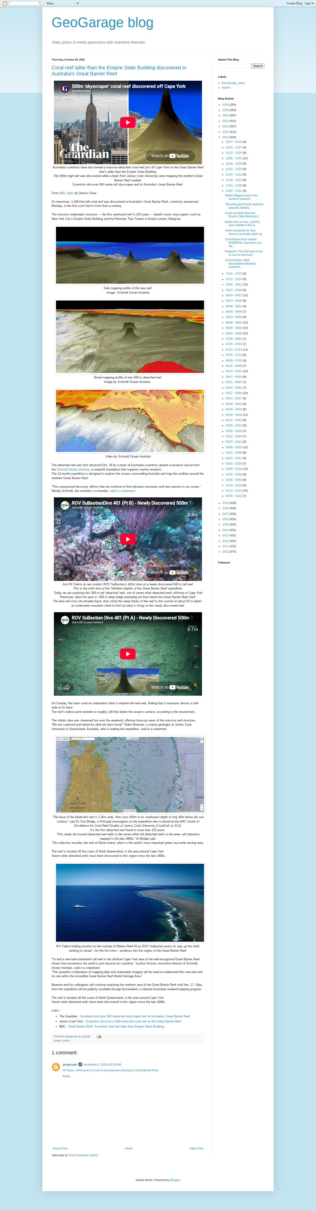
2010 (225, 551)
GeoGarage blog (103, 22)
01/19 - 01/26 (234, 485)
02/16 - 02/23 (234, 463)
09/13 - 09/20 (234, 300)
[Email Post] (99, 1036)
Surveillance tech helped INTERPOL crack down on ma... (243, 243)
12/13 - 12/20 (234, 152)
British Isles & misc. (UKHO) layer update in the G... (242, 223)
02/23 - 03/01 (234, 458)
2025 (225, 110)
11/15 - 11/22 (234, 174)
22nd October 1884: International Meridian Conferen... (240, 264)
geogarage (70, 1064)
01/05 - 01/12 (234, 496)
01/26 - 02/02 (234, 479)
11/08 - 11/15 (234, 180)
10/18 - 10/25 (234, 273)
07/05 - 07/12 (234, 355)
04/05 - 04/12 (234, 425)
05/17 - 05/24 (234, 393)
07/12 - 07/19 (234, 349)
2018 (225, 508)
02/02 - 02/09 (234, 474)
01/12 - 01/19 (234, 490)
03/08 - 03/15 (234, 447)
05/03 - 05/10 (234, 404)
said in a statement (121, 491)
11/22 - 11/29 (234, 169)
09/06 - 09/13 (234, 306)
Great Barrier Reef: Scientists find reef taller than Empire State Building (116, 1026)
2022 (225, 126)
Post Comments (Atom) (83, 1155)
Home (129, 1148)
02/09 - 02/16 (234, 469)
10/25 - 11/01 (234, 190)
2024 (225, 115)
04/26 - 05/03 (234, 409)
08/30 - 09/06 (234, 311)
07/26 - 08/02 (234, 338)
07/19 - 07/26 (234, 344)
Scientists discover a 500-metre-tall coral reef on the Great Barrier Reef (133, 1021)
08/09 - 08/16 (234, 328)
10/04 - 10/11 (234, 284)
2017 (225, 513)
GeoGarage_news (233, 83)
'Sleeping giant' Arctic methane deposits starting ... (244, 206)
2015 (225, 524)
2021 (225, 132)
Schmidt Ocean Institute (73, 469)
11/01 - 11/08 (234, 185)
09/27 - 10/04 (234, 290)
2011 (225, 546)
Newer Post (60, 1148)
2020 (225, 137)
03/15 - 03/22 (234, 441)
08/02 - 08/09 (234, 333)
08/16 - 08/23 (234, 322)
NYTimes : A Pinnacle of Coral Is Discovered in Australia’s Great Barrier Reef (110, 1070)
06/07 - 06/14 (234, 376)
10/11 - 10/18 (234, 279)
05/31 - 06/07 (234, 382)
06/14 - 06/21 (234, 371)
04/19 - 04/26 (234, 414)
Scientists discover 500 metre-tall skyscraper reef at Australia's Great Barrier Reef (135, 1016)
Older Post (196, 1148)
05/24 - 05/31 (234, 387)
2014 (225, 530)
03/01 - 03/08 (234, 452)
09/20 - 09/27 (234, 295)
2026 (225, 104)
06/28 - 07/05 (234, 360)
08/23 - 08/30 (234, 317)
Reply (66, 1076)
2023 (225, 121)
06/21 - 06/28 (234, 366)
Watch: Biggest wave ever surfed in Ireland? (241, 197)
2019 (225, 503)
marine (66, 1040)
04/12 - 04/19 (234, 420)
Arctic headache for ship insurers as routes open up (243, 232)
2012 (225, 541)
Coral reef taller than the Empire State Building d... (242, 214)
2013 (225, 535)
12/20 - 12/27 (234, 147)
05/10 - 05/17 (234, 398)
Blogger (175, 1180)
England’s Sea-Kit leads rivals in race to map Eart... (244, 253)
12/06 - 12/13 (234, 158)
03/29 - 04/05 (234, 431)
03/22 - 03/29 (234, 436)
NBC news (66, 193)
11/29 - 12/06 (234, 163)
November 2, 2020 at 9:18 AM (102, 1064)
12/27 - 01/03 (234, 142)
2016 (225, 519)
